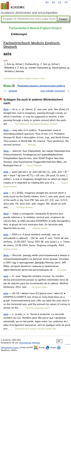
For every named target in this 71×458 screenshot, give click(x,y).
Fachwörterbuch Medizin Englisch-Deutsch (35, 28)
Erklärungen (19, 34)
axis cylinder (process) (52, 90)
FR (66, 2)
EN (53, 2)
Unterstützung (25, 343)
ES (59, 2)
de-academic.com (13, 5)
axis (5, 171)
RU (47, 2)
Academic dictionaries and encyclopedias (29, 12)
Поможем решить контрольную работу (41, 85)
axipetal (13, 90)
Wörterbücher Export (9, 347)
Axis (6, 109)
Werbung (36, 343)
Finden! (63, 19)
